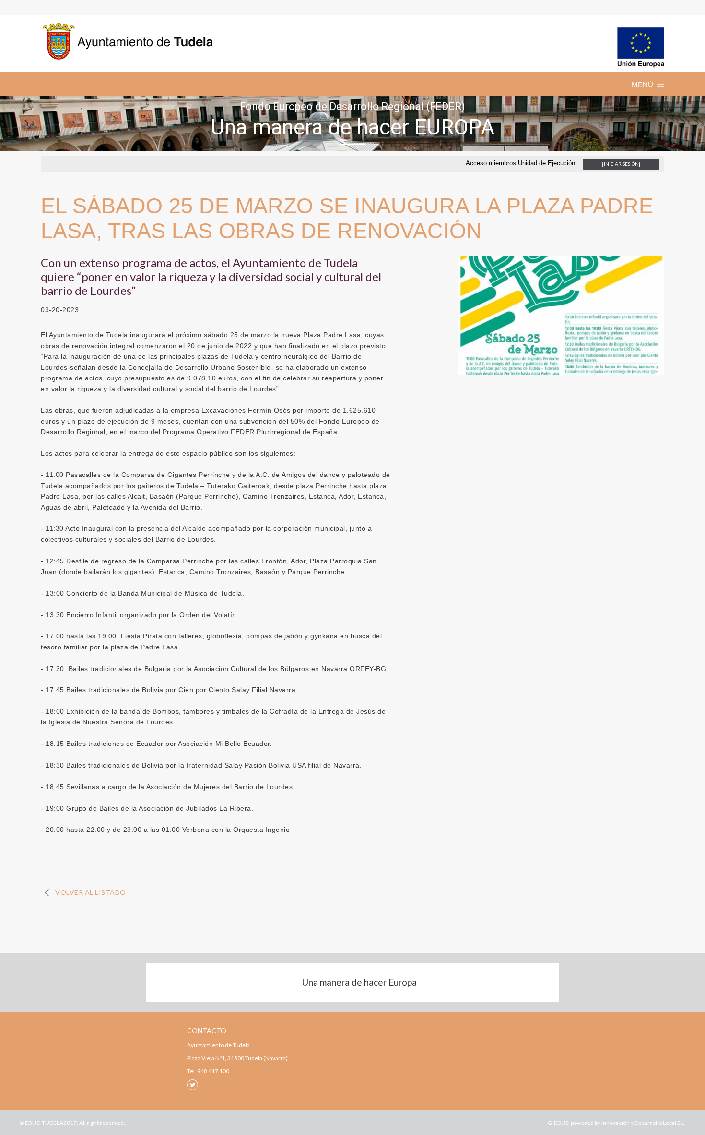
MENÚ (642, 85)
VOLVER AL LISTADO (90, 892)
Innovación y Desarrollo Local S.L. (643, 1122)
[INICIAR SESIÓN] (621, 164)
